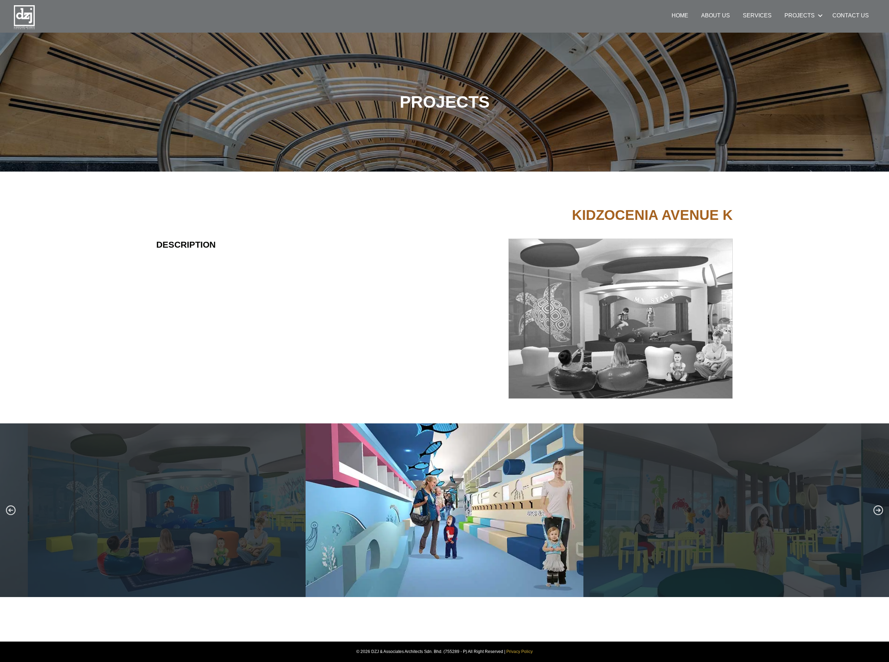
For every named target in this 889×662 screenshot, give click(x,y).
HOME (680, 15)
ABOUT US (715, 15)
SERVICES (757, 15)
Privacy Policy (519, 651)
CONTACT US (850, 15)
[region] (444, 510)
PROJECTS (799, 15)
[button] (10, 510)
